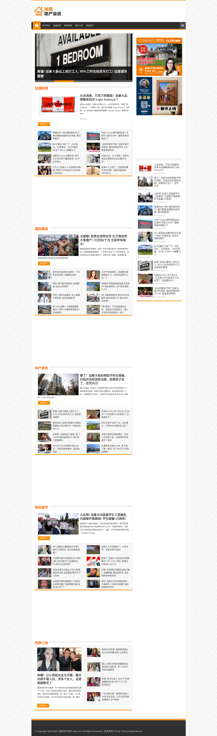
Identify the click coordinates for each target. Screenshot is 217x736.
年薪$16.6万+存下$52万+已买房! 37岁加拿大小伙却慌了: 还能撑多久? (115, 414)
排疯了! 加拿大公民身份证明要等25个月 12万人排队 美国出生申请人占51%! (115, 561)
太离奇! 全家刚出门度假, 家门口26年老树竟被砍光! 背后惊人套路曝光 (66, 437)
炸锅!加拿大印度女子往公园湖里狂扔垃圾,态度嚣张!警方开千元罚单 (67, 573)
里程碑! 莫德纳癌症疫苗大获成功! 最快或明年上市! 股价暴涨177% (115, 286)
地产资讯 (46, 25)
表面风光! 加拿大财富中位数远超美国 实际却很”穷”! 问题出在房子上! (67, 426)
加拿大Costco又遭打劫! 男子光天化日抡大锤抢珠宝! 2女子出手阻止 (66, 158)
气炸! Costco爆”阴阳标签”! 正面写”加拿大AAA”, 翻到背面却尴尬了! (115, 135)
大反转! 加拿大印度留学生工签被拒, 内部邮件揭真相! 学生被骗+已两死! (167, 196)
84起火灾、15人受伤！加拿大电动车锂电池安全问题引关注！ (115, 158)
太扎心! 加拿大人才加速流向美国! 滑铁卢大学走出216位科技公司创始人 (67, 170)
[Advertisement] (129, 11)
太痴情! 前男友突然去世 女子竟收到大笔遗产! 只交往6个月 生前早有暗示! (103, 240)
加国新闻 (57, 25)
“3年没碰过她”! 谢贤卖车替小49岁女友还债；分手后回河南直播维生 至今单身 (115, 696)
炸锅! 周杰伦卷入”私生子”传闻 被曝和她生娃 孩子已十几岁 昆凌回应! (115, 682)
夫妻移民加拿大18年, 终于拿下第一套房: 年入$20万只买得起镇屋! (115, 449)
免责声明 (108, 731)
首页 (37, 25)
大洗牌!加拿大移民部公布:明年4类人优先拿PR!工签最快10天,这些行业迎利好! (67, 561)
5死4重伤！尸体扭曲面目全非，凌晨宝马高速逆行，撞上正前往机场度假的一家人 (114, 309)
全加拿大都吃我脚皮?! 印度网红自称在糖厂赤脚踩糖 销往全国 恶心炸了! (66, 584)
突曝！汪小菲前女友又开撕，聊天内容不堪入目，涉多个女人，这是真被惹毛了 (59, 679)
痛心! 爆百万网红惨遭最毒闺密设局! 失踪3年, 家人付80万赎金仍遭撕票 (115, 667)
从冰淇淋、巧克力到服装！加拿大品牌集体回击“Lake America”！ (167, 167)
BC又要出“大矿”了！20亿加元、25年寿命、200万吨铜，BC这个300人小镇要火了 (66, 147)
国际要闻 (68, 25)
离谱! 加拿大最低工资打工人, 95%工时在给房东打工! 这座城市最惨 (67, 414)
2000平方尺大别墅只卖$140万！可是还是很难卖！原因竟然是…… (66, 449)
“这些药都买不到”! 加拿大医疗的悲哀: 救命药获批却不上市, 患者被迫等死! (115, 147)
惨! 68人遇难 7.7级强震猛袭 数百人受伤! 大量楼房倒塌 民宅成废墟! (66, 309)
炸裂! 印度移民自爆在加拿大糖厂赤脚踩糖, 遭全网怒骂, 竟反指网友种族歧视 (115, 573)
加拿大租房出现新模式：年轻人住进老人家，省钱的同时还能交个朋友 (114, 437)
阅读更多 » (44, 124)
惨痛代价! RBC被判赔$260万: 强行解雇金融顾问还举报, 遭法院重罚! (67, 135)
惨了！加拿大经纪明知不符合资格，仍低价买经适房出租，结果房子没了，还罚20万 (103, 379)
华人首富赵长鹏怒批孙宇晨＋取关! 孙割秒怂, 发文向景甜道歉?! (66, 549)
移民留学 (90, 25)
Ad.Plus (85, 119)
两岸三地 (79, 25)
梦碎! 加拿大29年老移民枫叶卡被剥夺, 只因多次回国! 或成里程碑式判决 (115, 584)
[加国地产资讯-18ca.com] (48, 10)
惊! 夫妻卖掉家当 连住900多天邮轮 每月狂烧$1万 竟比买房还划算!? (115, 298)
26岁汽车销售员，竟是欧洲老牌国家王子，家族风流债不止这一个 (115, 275)
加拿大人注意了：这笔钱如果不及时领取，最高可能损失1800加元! (114, 170)
